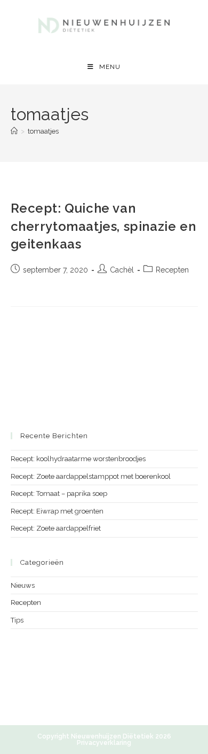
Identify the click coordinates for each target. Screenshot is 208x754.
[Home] (14, 131)
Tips (17, 620)
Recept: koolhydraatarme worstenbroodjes (78, 459)
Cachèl (122, 270)
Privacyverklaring (104, 743)
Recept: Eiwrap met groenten (57, 511)
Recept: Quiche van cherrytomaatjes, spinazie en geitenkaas (103, 226)
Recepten (172, 270)
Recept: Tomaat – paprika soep (59, 493)
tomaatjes (43, 131)
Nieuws (23, 585)
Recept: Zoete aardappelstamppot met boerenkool (91, 476)
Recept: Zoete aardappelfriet (56, 528)
